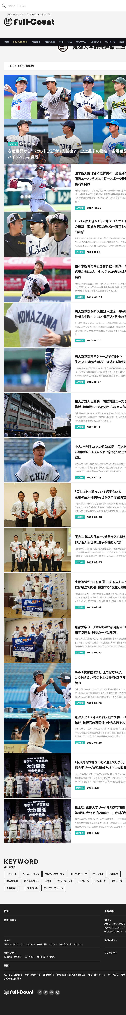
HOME (11, 65)
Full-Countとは (12, 975)
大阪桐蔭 (11, 888)
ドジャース (11, 874)
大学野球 (18, 956)
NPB (61, 41)
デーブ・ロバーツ (78, 874)
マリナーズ (117, 881)
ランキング (110, 41)
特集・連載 (50, 41)
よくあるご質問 (11, 978)
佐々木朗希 (42, 944)
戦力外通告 (12, 881)
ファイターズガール (53, 888)
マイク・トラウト (31, 881)
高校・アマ (96, 41)
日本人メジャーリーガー (14, 944)
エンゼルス (98, 874)
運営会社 (47, 975)
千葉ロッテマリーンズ (113, 931)
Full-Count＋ (20, 41)
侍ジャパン (81, 41)
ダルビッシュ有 (65, 944)
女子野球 (41, 956)
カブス (48, 881)
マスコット (32, 888)
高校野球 (8, 956)
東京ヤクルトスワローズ (114, 927)
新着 (7, 41)
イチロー (53, 944)
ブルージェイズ (65, 881)
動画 (6, 965)
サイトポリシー (95, 975)
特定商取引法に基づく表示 (70, 975)
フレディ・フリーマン (54, 874)
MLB (70, 41)
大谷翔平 (36, 41)
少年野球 (51, 956)
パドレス (114, 874)
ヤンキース (100, 881)
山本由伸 (31, 944)
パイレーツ (83, 881)
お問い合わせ (32, 975)
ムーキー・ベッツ (31, 874)
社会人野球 (29, 956)
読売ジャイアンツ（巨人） (114, 924)
